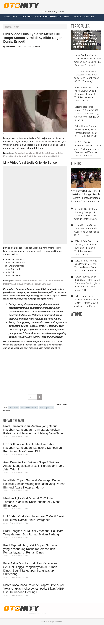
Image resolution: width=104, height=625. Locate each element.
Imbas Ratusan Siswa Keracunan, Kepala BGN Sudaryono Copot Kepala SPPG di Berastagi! (86, 76)
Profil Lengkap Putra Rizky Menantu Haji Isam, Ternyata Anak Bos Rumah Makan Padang (33, 532)
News (16, 16)
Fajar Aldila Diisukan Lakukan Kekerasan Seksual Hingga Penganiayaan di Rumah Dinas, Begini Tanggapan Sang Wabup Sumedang (30, 569)
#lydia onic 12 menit (29, 408)
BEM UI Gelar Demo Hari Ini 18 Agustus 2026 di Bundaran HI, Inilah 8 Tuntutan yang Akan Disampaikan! (86, 94)
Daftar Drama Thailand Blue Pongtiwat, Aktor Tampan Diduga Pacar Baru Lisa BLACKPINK (85, 131)
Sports (68, 16)
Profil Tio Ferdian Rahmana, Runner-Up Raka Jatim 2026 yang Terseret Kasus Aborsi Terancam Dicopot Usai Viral (87, 149)
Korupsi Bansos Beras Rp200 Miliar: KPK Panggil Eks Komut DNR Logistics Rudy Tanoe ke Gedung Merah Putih (87, 283)
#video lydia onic (46, 408)
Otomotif (55, 16)
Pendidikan (41, 16)
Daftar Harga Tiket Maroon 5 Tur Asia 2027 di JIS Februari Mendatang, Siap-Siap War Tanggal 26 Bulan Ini (87, 113)
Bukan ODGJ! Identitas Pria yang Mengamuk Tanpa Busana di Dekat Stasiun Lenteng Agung (86, 214)
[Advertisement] (35, 69)
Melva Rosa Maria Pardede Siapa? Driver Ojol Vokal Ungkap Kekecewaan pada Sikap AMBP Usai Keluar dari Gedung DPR (33, 588)
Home (7, 16)
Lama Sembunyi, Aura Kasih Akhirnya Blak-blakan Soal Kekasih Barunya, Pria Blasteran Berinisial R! (87, 60)
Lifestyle (89, 16)
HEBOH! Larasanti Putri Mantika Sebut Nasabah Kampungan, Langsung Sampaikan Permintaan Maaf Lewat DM (32, 447)
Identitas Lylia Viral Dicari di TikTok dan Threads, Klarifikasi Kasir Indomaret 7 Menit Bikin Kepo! (31, 502)
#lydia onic (13, 408)
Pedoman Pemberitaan (37, 614)
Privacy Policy (34, 611)
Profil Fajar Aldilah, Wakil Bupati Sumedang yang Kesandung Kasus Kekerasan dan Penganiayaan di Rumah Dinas (31, 549)
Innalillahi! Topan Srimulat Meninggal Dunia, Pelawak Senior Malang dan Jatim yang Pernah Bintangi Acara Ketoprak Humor (34, 484)
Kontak (31, 608)
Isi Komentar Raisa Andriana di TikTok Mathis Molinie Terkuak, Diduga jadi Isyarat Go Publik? (87, 301)
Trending (26, 16)
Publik (78, 16)
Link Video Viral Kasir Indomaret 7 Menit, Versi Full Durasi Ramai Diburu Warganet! (33, 518)
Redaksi (32, 606)
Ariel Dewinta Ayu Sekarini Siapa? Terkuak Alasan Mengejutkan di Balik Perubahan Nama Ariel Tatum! (33, 466)
